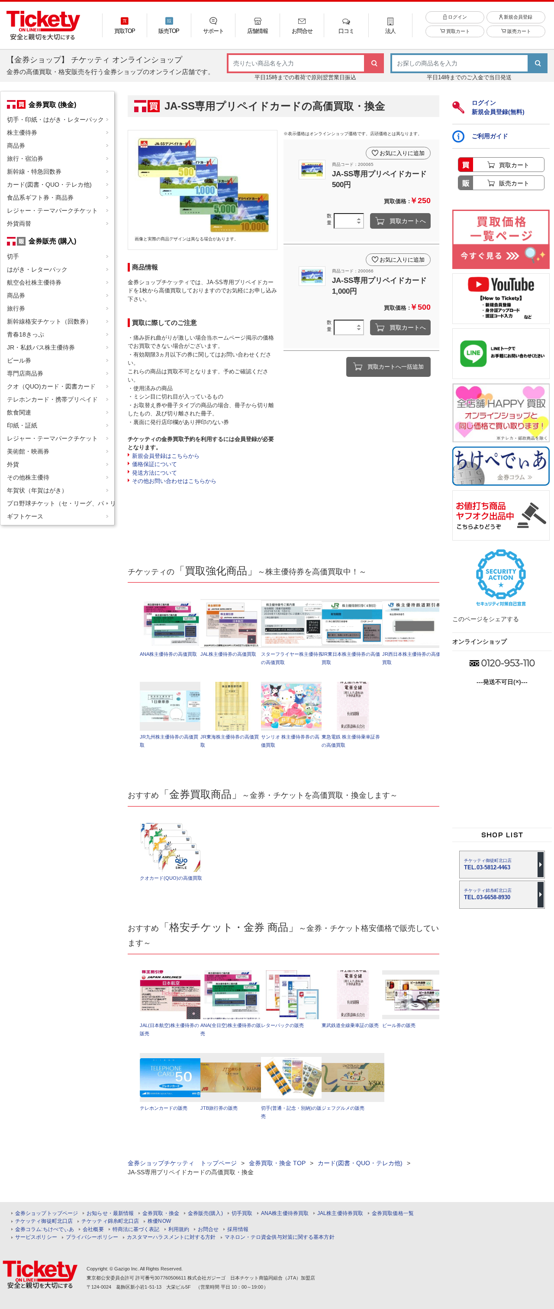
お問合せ (208, 1229)
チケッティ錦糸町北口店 (110, 1221)
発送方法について (154, 473)
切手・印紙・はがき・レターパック (55, 119)
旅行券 (16, 308)
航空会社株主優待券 (34, 282)
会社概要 (93, 1229)
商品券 (16, 145)
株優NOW (159, 1221)
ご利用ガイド (490, 136)
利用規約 (178, 1229)
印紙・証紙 (22, 425)
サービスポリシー (36, 1237)
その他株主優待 (28, 477)
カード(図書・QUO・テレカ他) (49, 184)
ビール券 (19, 360)
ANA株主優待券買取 (285, 1213)
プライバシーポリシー (92, 1237)
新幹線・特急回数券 (34, 171)
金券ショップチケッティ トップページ (182, 1163)
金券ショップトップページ (46, 1213)
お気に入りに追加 (402, 153)
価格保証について (154, 464)
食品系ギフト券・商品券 (40, 197)
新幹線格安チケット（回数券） (49, 321)
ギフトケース (25, 516)
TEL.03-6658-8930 (488, 894)
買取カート (457, 31)
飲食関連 (19, 412)
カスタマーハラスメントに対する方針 (171, 1237)
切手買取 (242, 1213)
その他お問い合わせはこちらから (174, 481)
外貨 (13, 464)
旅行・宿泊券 (25, 158)
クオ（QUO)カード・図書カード (51, 386)
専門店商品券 (25, 373)
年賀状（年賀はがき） (37, 490)
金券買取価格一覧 (393, 1213)
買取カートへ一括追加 (395, 366)
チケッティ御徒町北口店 (44, 1221)
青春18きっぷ (25, 334)
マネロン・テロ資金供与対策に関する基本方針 (280, 1237)
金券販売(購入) (205, 1213)
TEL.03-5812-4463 (488, 864)
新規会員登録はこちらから (166, 456)
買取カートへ (408, 220)
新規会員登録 (517, 16)
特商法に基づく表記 (136, 1229)
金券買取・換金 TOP (277, 1163)
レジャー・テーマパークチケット (52, 210)
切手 (13, 256)
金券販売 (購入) (52, 241)
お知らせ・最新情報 (110, 1213)
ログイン (457, 16)
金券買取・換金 (160, 1213)
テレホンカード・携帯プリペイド (52, 399)
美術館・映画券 (28, 451)
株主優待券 (22, 132)
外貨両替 (19, 223)
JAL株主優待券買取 (340, 1213)
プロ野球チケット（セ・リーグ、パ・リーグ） (60, 503)
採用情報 (237, 1229)
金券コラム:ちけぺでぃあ (44, 1229)
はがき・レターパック (37, 269)
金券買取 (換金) (52, 104)
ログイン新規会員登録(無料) (498, 107)
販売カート (518, 31)
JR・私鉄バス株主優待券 (41, 347)
